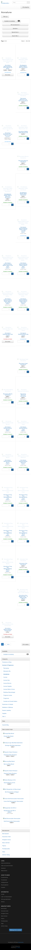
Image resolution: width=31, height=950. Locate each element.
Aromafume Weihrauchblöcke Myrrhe (8, 461)
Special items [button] (15, 32)
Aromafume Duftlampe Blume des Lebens (23, 334)
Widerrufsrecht (4, 870)
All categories (25, 7)
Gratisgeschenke (4, 882)
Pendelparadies (6, 848)
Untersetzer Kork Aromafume (23, 564)
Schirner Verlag (6, 854)
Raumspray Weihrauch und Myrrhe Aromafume (23, 99)
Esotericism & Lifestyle (7, 704)
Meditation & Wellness (7, 707)
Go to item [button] (7, 75)
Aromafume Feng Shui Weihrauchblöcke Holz (8, 532)
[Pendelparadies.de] (5, 2)
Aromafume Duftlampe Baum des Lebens (8, 334)
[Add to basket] (28, 75)
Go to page (25, 644)
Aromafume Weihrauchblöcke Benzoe (8, 428)
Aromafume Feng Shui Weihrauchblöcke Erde (8, 496)
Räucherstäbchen (4, 884)
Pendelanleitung (4, 877)
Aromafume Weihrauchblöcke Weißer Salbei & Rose (23, 264)
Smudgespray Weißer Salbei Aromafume (23, 194)
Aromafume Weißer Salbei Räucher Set (23, 132)
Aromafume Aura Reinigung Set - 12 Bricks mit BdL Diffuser (23, 597)
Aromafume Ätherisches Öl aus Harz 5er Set (7, 134)
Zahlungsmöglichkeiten (6, 899)
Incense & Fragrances (8, 665)
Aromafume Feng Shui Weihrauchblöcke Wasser (8, 568)
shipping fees (20, 942)
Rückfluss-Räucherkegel (9, 692)
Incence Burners (7, 683)
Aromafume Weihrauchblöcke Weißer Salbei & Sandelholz (8, 300)
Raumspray (6, 668)
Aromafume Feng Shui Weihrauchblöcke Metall (23, 532)
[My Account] (15, 7)
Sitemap (3, 901)
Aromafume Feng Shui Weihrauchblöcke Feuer (23, 496)
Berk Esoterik (5, 833)
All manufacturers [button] (15, 24)
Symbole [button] (15, 28)
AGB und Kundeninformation (7, 865)
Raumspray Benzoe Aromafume (23, 161)
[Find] (28, 2)
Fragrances (6, 698)
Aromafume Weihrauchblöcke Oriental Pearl (8, 629)
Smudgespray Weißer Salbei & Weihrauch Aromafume (8, 195)
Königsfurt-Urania (6, 839)
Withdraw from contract (15, 930)
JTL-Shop (18, 947)
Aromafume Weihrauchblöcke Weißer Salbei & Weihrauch (23, 300)
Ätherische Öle (6, 671)
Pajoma (4, 845)
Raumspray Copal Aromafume (23, 364)
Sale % (4, 716)
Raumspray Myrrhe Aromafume (7, 394)
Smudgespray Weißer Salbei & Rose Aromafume (23, 66)
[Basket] (12, 7)
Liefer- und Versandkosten (6, 896)
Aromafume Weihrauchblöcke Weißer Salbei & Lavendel (23, 228)
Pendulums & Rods (6, 662)
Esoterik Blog (5, 725)
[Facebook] (16, 937)
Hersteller (3, 887)
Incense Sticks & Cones (9, 689)
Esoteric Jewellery (6, 710)
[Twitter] (19, 937)
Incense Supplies (7, 686)
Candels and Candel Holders (10, 701)
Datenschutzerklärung (5, 863)
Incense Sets (6, 680)
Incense (5, 677)
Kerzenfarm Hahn (6, 836)
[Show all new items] (28, 729)
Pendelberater (4, 879)
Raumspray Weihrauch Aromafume (23, 395)
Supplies (4, 713)
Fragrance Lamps (7, 695)
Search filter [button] (15, 36)
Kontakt (2, 894)
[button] (15, 29)
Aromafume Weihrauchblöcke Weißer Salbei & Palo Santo (8, 264)
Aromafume (6, 674)
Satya (3, 851)
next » (8, 644)
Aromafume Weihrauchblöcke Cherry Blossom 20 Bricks (7, 66)
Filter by (5, 16)
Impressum (3, 868)
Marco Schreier (6, 842)
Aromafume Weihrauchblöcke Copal (23, 428)
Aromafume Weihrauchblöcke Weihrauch (23, 461)
